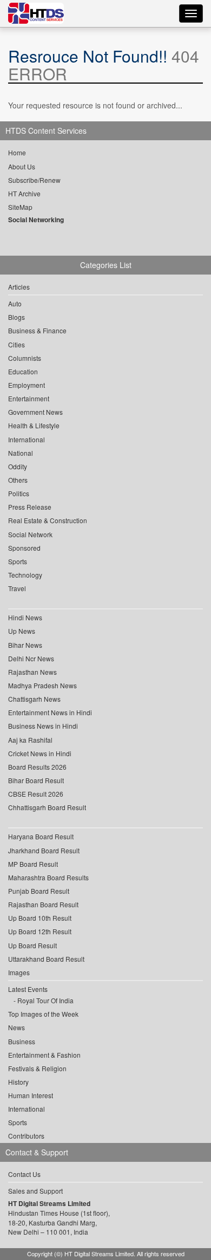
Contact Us (24, 1174)
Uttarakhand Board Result (46, 958)
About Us (21, 166)
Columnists (24, 357)
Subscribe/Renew (34, 179)
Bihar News (25, 644)
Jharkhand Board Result (44, 850)
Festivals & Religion (37, 1068)
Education (23, 371)
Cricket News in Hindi (39, 753)
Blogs (16, 316)
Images (19, 972)
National (20, 452)
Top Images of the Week (43, 1013)
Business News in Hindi (43, 725)
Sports (17, 561)
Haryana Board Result (41, 836)
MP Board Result (33, 863)
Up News (21, 630)
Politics (18, 493)
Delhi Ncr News (31, 658)
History (18, 1081)
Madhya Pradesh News (42, 685)
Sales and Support (35, 1190)
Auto (15, 303)
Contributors (26, 1135)
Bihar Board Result (36, 780)
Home (17, 152)
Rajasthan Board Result (43, 904)
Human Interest (30, 1095)
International (26, 439)
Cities (16, 344)
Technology (25, 574)
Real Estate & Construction (47, 520)
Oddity (17, 466)
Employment (26, 384)
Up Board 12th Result (39, 931)
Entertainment (28, 398)
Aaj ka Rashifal (30, 739)
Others (18, 479)
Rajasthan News (32, 671)
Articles (19, 286)
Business (21, 1041)
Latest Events (28, 989)
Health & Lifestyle (34, 425)
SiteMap (20, 206)
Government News (35, 411)
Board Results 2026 (37, 766)
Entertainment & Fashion (44, 1054)
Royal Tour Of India (45, 1000)
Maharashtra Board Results (48, 877)
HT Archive (24, 193)
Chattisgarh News (34, 698)
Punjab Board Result (38, 890)
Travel (17, 588)
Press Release (29, 506)
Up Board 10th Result (39, 917)
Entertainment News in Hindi (50, 712)
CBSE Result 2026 (35, 793)
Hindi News (25, 617)
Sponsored (24, 547)
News (16, 1027)
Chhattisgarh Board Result (47, 807)
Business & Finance (37, 330)
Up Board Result (32, 945)
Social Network (30, 534)
